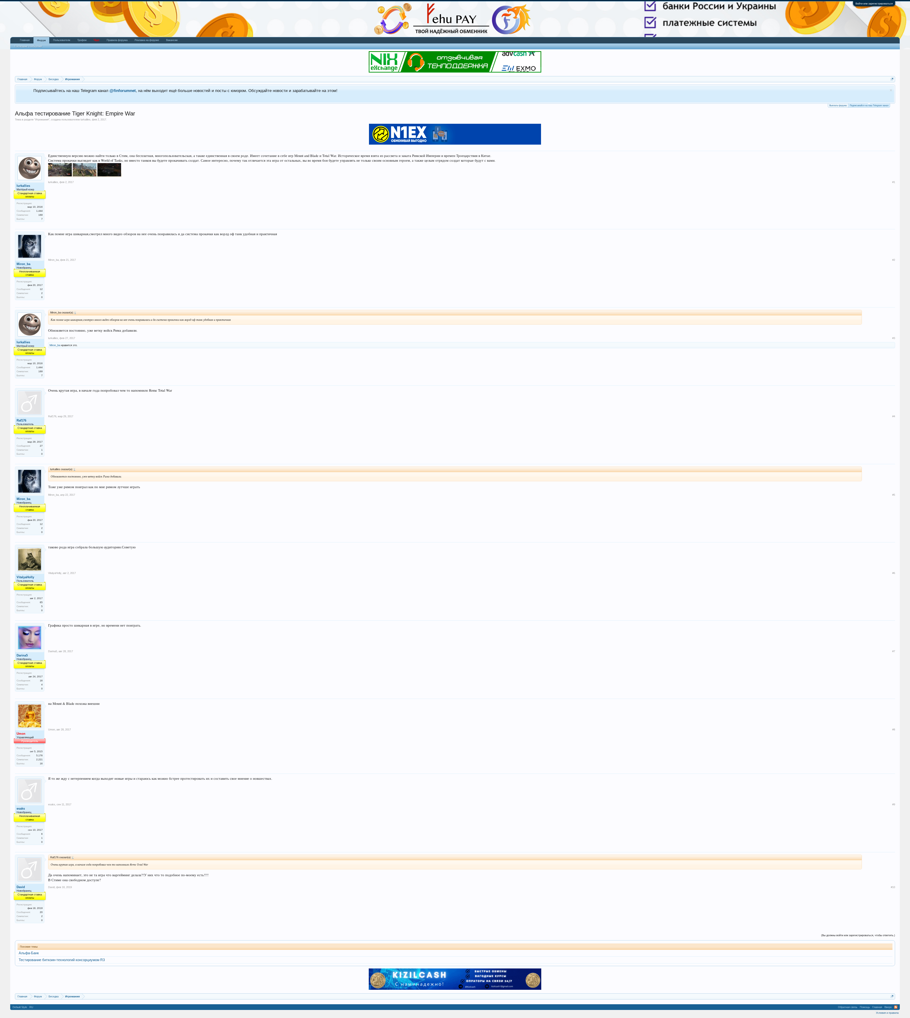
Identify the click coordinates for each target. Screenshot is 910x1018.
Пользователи (61, 40)
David (21, 887)
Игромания (42, 119)
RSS (895, 1007)
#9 (893, 804)
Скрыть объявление (891, 90)
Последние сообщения (28, 46)
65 (41, 602)
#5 (893, 494)
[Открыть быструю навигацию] (892, 79)
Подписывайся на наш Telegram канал (869, 105)
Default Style (20, 1007)
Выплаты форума (838, 105)
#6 (893, 573)
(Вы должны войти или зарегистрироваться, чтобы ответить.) (858, 935)
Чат (97, 40)
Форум (41, 40)
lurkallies (86, 119)
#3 (893, 338)
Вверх (888, 1007)
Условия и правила (887, 1012)
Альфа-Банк (29, 953)
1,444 (39, 211)
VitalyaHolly (25, 577)
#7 (893, 651)
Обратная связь (847, 1007)
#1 (893, 182)
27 (41, 446)
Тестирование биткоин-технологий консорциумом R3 (62, 960)
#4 (893, 416)
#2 (893, 259)
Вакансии (171, 40)
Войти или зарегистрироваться (874, 3)
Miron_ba (23, 264)
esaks (21, 808)
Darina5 (22, 655)
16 (41, 680)
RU (31, 1007)
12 (41, 289)
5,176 (39, 755)
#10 (893, 887)
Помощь (865, 1007)
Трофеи (81, 40)
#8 (893, 729)
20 (41, 912)
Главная (25, 40)
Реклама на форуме (147, 40)
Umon (51, 729)
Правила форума (117, 40)
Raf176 (21, 420)
